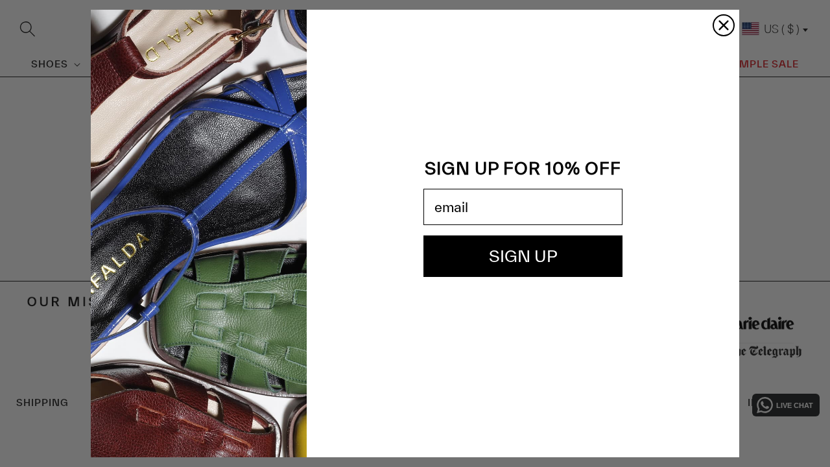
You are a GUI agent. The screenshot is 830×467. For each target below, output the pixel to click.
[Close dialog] (723, 25)
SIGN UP (523, 255)
